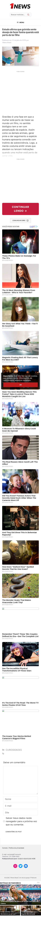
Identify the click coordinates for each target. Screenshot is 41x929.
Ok (20, 385)
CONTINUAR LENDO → (20, 208)
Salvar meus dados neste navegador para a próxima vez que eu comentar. (21, 821)
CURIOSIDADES (14, 750)
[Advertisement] (20, 93)
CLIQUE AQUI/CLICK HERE (26, 858)
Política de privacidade (16, 848)
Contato (5, 848)
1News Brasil (6, 42)
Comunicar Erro (18, 220)
